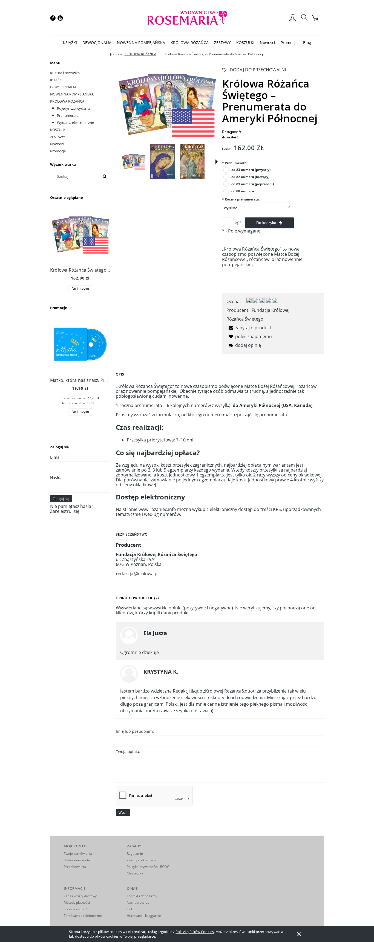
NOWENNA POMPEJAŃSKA (72, 94)
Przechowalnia (75, 866)
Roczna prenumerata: (241, 199)
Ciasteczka (135, 873)
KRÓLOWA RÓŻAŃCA (67, 101)
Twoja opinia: (128, 751)
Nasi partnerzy (138, 902)
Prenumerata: (234, 163)
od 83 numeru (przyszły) (251, 169)
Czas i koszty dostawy (80, 896)
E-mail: (56, 457)
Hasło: (55, 477)
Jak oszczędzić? (75, 909)
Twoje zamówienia (78, 853)
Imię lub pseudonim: (135, 731)
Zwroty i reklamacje (142, 860)
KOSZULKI (58, 129)
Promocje (58, 151)
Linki (130, 909)
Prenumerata (68, 115)
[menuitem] (70, 42)
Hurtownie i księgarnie (144, 915)
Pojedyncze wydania (73, 108)
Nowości (57, 143)
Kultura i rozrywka (65, 72)
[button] (216, 161)
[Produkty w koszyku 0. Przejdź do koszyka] (316, 21)
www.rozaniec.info (157, 509)
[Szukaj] (104, 176)
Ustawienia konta (77, 860)
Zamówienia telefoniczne (83, 915)
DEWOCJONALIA (63, 87)
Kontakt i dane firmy (142, 896)
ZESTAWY (57, 136)
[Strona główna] (187, 18)
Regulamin (135, 853)
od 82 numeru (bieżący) (250, 177)
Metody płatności (77, 902)
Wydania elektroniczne (75, 122)
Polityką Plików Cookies (195, 931)
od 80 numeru (242, 191)
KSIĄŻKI (56, 79)
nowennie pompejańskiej (151, 391)
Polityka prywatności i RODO (148, 866)
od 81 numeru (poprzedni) (252, 184)
